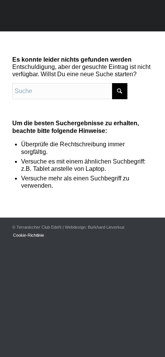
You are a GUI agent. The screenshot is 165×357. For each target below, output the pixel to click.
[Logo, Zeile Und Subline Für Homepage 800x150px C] (68, 15)
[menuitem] (26, 235)
